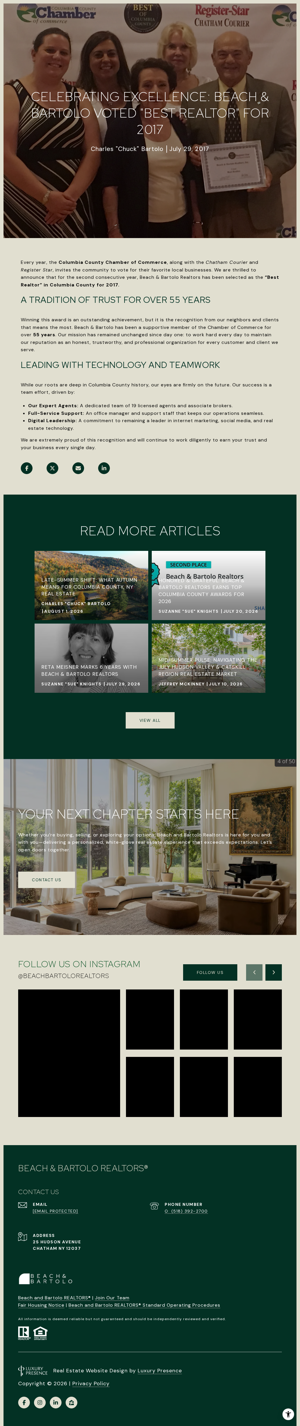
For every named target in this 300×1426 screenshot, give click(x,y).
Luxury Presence (160, 1370)
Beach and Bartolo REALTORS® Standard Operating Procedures (144, 1305)
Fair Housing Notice (41, 1305)
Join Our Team (112, 1298)
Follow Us (210, 972)
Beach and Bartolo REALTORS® (54, 1298)
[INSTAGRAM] (40, 1402)
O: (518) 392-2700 (186, 1211)
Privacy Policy (91, 1383)
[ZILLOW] (71, 1402)
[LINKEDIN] (56, 1402)
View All (150, 720)
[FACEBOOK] (24, 1402)
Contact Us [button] (46, 879)
